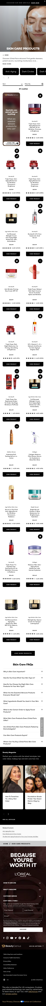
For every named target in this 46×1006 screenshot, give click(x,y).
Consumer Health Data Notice (11, 957)
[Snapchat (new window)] (24, 938)
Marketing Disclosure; (12, 923)
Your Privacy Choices (11, 1002)
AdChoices (33, 991)
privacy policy (11, 994)
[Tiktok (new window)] (28, 938)
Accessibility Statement (10, 964)
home (6, 55)
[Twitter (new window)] (16, 938)
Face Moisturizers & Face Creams (12, 834)
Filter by (27, 84)
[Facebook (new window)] (3, 938)
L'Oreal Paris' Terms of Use (10, 921)
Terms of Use (6, 971)
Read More (7, 64)
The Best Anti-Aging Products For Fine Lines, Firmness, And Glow (20, 836)
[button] (42, 727)
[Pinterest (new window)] (20, 938)
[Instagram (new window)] (7, 938)
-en (7, 980)
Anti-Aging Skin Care (8, 831)
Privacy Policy (7, 961)
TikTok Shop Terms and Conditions (12, 954)
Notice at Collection (32, 1002)
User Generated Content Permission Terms (15, 975)
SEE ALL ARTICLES (9, 819)
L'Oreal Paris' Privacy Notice (11, 925)
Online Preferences (8, 968)
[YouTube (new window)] (11, 938)
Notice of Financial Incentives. (30, 925)
